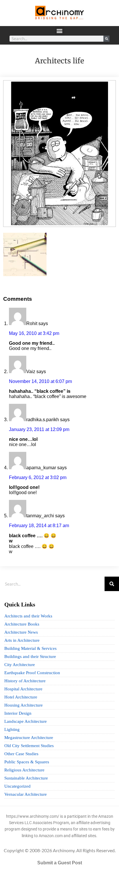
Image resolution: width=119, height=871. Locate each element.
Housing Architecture (23, 705)
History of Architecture (25, 681)
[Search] (106, 39)
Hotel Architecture (20, 697)
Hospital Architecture (23, 689)
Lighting (12, 729)
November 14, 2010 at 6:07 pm (40, 381)
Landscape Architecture (25, 721)
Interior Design (17, 713)
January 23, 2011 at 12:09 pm (39, 429)
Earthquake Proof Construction (32, 672)
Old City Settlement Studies (29, 745)
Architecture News (21, 632)
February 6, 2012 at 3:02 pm (37, 477)
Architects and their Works (28, 616)
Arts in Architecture (22, 640)
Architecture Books (21, 624)
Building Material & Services (30, 648)
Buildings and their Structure (30, 656)
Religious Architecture (24, 770)
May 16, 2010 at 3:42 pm (34, 333)
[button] (59, 31)
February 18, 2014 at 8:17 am (39, 525)
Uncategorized (17, 786)
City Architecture (19, 664)
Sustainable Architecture (26, 778)
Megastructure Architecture (28, 737)
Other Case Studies (21, 753)
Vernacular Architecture (25, 794)
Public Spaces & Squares (26, 762)
